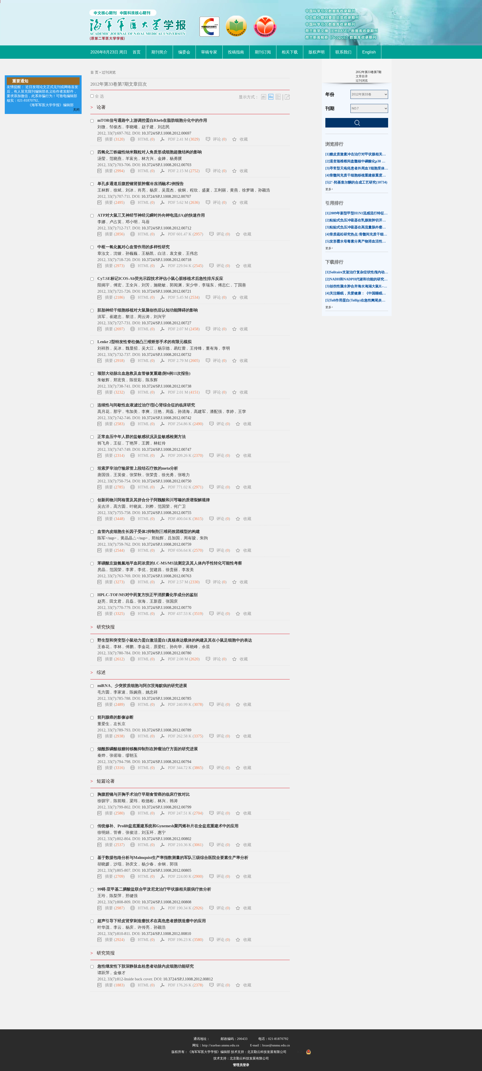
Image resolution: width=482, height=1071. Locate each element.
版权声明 (317, 52)
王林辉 (103, 190)
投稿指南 (236, 52)
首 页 (94, 72)
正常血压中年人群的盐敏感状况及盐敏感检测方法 (141, 436)
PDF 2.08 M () (184, 659)
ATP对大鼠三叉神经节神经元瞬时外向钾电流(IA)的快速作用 (151, 215)
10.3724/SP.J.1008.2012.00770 (166, 607)
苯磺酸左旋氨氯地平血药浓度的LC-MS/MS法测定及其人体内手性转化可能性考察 (169, 563)
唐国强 (103, 475)
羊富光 (132, 158)
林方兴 (148, 158)
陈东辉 (152, 380)
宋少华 (192, 285)
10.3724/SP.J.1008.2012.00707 (166, 196)
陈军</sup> (106, 538)
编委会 (184, 52)
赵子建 (148, 127)
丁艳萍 (132, 443)
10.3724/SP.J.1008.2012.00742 (166, 418)
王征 (117, 443)
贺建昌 (156, 570)
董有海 (212, 348)
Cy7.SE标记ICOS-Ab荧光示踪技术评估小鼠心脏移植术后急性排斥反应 (160, 278)
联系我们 (343, 52)
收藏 (244, 139)
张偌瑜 (115, 755)
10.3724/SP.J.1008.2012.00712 (166, 228)
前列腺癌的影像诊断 (115, 717)
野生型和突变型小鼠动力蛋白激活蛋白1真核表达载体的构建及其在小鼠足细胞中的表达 (174, 640)
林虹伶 (160, 443)
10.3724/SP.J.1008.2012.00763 (166, 576)
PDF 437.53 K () (185, 613)
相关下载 (290, 52)
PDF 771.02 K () (185, 487)
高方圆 (119, 506)
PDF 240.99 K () (185, 704)
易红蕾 (180, 348)
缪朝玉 (132, 755)
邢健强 (132, 896)
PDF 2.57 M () (184, 582)
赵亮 (101, 601)
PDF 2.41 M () (184, 139)
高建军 (200, 411)
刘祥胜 (103, 348)
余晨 (206, 647)
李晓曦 (132, 127)
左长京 (119, 724)
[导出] (287, 97)
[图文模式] (263, 97)
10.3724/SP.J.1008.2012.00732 (166, 354)
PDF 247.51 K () (185, 813)
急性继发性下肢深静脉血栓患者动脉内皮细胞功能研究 (145, 966)
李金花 (144, 647)
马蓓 (146, 222)
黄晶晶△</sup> (134, 538)
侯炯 (182, 190)
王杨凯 (148, 253)
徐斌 (117, 190)
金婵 (162, 158)
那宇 (117, 411)
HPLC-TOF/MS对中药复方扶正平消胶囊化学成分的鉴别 (147, 595)
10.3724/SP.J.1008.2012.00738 (166, 386)
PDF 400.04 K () (185, 519)
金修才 (119, 973)
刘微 (101, 127)
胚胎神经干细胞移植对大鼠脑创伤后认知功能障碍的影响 (147, 310)
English (369, 52)
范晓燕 (115, 158)
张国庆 (172, 601)
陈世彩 (136, 380)
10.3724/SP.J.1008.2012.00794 (166, 762)
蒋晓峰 (192, 647)
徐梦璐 (248, 190)
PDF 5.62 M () (184, 202)
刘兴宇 (160, 316)
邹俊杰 (115, 127)
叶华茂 (103, 927)
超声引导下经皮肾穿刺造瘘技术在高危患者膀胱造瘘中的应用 (151, 921)
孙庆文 (132, 864)
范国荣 (164, 506)
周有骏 (190, 538)
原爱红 (160, 647)
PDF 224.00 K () (185, 876)
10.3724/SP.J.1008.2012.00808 (166, 902)
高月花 (103, 411)
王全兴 (132, 285)
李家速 (119, 692)
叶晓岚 (136, 506)
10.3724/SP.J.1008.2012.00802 (166, 839)
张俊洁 (132, 832)
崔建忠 (115, 316)
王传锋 (196, 348)
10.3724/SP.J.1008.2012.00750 (166, 481)
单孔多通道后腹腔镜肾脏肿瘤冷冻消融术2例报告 (140, 183)
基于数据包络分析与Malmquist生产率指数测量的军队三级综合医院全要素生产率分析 (172, 857)
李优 (142, 570)
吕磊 (130, 601)
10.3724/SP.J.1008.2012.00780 (166, 653)
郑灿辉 (158, 538)
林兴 (162, 801)
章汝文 (103, 253)
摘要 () (115, 139)
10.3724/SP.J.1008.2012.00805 (166, 870)
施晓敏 (160, 285)
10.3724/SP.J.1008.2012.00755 (166, 513)
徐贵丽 (172, 570)
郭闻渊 (176, 285)
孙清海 (184, 411)
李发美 (188, 570)
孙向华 (176, 647)
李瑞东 (208, 285)
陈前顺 (119, 801)
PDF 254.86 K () (185, 424)
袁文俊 (176, 253)
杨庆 (154, 190)
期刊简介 (159, 52)
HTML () (146, 139)
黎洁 (130, 316)
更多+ (329, 189)
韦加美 (132, 411)
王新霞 (156, 601)
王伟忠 (192, 253)
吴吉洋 (103, 506)
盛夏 (206, 190)
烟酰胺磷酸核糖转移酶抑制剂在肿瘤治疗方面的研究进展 (147, 749)
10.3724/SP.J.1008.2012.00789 (166, 730)
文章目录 (362, 76)
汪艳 (158, 411)
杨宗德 (164, 348)
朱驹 (204, 538)
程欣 (194, 190)
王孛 (242, 411)
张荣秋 (136, 475)
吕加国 (174, 538)
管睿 (117, 832)
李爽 (146, 411)
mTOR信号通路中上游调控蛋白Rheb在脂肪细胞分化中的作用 (152, 120)
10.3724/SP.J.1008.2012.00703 (166, 165)
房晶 (101, 570)
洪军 (101, 316)
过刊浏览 (109, 72)
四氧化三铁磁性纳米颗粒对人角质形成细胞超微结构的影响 (149, 152)
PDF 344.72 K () (185, 768)
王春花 (103, 647)
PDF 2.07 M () (184, 329)
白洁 (162, 253)
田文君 (115, 601)
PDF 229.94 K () (185, 266)
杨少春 (148, 864)
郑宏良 (119, 380)
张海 (142, 601)
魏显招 (132, 348)
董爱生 (103, 724)
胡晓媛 (103, 864)
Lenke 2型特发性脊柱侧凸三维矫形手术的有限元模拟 (144, 342)
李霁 (130, 570)
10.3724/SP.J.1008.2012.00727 (166, 323)
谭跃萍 (103, 973)
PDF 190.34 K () (185, 908)
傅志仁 (224, 285)
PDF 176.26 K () (185, 985)
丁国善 (240, 285)
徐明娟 (103, 832)
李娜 (101, 222)
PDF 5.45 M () (184, 297)
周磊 (170, 411)
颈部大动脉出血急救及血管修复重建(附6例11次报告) (143, 373)
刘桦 (150, 506)
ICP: (300, 1052)
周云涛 (144, 316)
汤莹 (101, 158)
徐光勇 (168, 475)
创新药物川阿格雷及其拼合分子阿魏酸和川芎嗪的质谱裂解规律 (153, 500)
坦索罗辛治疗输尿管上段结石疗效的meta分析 (137, 468)
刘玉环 (148, 832)
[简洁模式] (270, 97)
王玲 (101, 896)
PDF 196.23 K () (185, 939)
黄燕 (234, 190)
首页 (137, 52)
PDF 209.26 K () (185, 455)
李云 (117, 927)
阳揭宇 (103, 285)
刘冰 (130, 190)
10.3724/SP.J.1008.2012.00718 (166, 260)
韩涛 (174, 801)
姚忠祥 (152, 692)
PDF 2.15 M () (184, 171)
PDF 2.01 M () (184, 392)
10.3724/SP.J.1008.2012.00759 (166, 544)
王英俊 (119, 475)
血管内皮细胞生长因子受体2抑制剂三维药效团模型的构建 (148, 531)
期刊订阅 (263, 52)
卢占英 (115, 222)
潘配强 (216, 411)
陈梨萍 (115, 896)
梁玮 (134, 801)
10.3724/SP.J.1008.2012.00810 (166, 933)
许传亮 (144, 927)
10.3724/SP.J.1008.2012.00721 (166, 291)
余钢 (162, 864)
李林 (117, 647)
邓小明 (132, 222)
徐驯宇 (103, 801)
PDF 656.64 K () (185, 550)
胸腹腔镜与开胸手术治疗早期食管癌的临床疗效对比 (143, 794)
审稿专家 (209, 52)
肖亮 (142, 190)
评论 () (219, 139)
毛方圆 (103, 692)
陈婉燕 (136, 692)
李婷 (230, 411)
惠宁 (162, 832)
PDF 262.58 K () (185, 736)
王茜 (146, 443)
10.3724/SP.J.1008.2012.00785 (166, 698)
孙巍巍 (132, 253)
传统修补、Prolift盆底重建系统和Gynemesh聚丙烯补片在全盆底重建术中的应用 (167, 826)
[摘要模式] (278, 97)
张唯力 (184, 475)
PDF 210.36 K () (185, 845)
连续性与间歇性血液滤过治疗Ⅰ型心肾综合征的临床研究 (146, 405)
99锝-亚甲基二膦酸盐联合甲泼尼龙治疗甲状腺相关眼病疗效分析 (154, 889)
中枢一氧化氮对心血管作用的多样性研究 (133, 247)
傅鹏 (130, 647)
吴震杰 (168, 190)
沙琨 (117, 864)
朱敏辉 (103, 380)
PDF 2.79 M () (184, 360)
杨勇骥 (176, 158)
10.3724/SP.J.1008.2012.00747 (166, 449)
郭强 (174, 864)
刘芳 (146, 285)
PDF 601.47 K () (185, 234)
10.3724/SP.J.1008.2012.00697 (166, 133)
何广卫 (180, 506)
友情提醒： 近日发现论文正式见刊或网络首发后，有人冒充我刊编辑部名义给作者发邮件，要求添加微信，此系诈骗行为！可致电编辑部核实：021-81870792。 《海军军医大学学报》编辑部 (42, 96)
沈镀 (117, 253)
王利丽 (220, 190)
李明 (226, 348)
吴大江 (148, 348)
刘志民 (164, 127)
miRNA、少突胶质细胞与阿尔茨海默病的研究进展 (142, 685)
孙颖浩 (264, 190)
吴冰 (117, 348)
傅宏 (117, 285)
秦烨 (101, 755)
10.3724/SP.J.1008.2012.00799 (166, 807)
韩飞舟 (103, 443)
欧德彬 (148, 801)
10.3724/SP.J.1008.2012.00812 (188, 979)
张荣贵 (152, 475)
